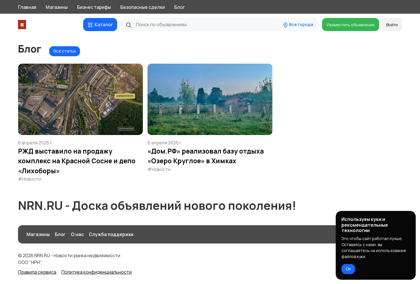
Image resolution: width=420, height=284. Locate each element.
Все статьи (64, 51)
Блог (179, 7)
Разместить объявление (351, 24)
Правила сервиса (37, 272)
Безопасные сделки (142, 7)
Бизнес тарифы (94, 7)
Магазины (57, 7)
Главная (27, 7)
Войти (392, 24)
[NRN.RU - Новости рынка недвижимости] (23, 24)
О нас (77, 234)
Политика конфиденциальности (96, 272)
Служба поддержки (111, 234)
